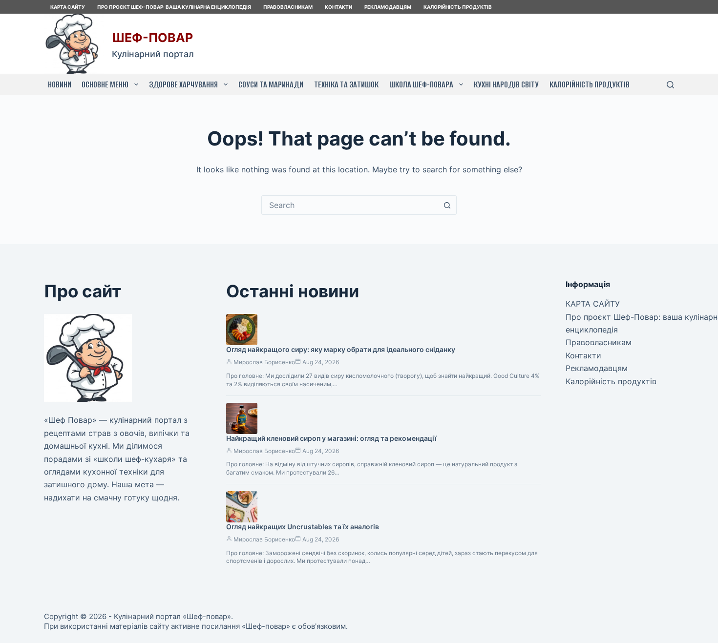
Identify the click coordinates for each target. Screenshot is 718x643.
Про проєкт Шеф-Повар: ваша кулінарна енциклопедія (174, 7)
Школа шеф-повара (421, 84)
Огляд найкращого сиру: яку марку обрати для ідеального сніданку (340, 349)
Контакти (338, 7)
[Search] (670, 84)
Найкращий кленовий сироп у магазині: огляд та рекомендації (331, 438)
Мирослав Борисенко (264, 362)
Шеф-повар (152, 37)
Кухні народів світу (506, 84)
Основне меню (105, 84)
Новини (59, 84)
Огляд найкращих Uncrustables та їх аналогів (302, 526)
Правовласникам (288, 7)
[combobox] (350, 205)
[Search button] (447, 205)
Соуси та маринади (270, 84)
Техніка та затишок (346, 84)
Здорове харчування (183, 84)
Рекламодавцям (387, 7)
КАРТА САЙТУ (67, 7)
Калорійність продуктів (457, 7)
